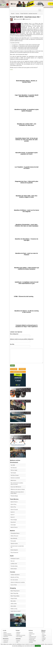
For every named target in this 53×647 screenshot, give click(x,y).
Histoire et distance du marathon (18, 582)
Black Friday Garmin (15, 590)
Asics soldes (13, 606)
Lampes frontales (32, 640)
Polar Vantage (14, 519)
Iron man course (14, 579)
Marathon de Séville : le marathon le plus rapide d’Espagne (21, 448)
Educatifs (31, 642)
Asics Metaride (14, 538)
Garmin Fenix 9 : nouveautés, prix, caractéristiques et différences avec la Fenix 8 (21, 390)
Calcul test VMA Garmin (16, 486)
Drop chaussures (14, 552)
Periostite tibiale (14, 566)
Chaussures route (32, 636)
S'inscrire (22, 369)
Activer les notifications (18, 371)
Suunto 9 (13, 517)
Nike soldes (13, 601)
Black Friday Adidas (15, 596)
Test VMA (13, 465)
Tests (30, 635)
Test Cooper (13, 472)
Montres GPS (31, 639)
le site (11, 69)
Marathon (18, 640)
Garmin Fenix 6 (14, 501)
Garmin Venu (13, 504)
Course (17, 13)
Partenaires (6, 636)
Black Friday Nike (14, 593)
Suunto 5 (13, 512)
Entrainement (31, 633)
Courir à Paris (14, 584)
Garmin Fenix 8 (14, 527)
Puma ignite (13, 541)
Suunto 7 (13, 514)
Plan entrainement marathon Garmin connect (17, 483)
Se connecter (14, 369)
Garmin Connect (14, 509)
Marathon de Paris (15, 577)
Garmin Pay (13, 507)
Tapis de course (14, 543)
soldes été (6, 642)
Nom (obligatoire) (14, 334)
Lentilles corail (14, 563)
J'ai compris (37, 646)
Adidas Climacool (14, 535)
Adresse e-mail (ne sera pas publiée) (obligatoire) (21, 339)
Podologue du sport (15, 558)
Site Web (12, 344)
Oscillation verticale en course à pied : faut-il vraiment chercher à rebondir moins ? (21, 437)
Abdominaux (13, 480)
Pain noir (12, 561)
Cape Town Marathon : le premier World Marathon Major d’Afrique (21, 413)
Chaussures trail (32, 638)
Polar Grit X (13, 522)
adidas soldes (14, 603)
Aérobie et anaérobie (15, 477)
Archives (31, 630)
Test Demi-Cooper (15, 475)
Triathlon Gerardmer (15, 574)
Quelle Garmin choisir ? (16, 611)
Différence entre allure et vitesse (18, 489)
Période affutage (14, 496)
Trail (17, 642)
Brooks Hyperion (14, 550)
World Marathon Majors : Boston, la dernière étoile (21, 401)
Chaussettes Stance (15, 533)
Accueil (12, 13)
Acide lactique (14, 568)
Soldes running (14, 608)
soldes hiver (6, 640)
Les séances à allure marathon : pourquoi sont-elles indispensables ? (20, 425)
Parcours (31, 632)
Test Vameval (13, 467)
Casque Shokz (14, 598)
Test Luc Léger (14, 470)
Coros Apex (13, 524)
